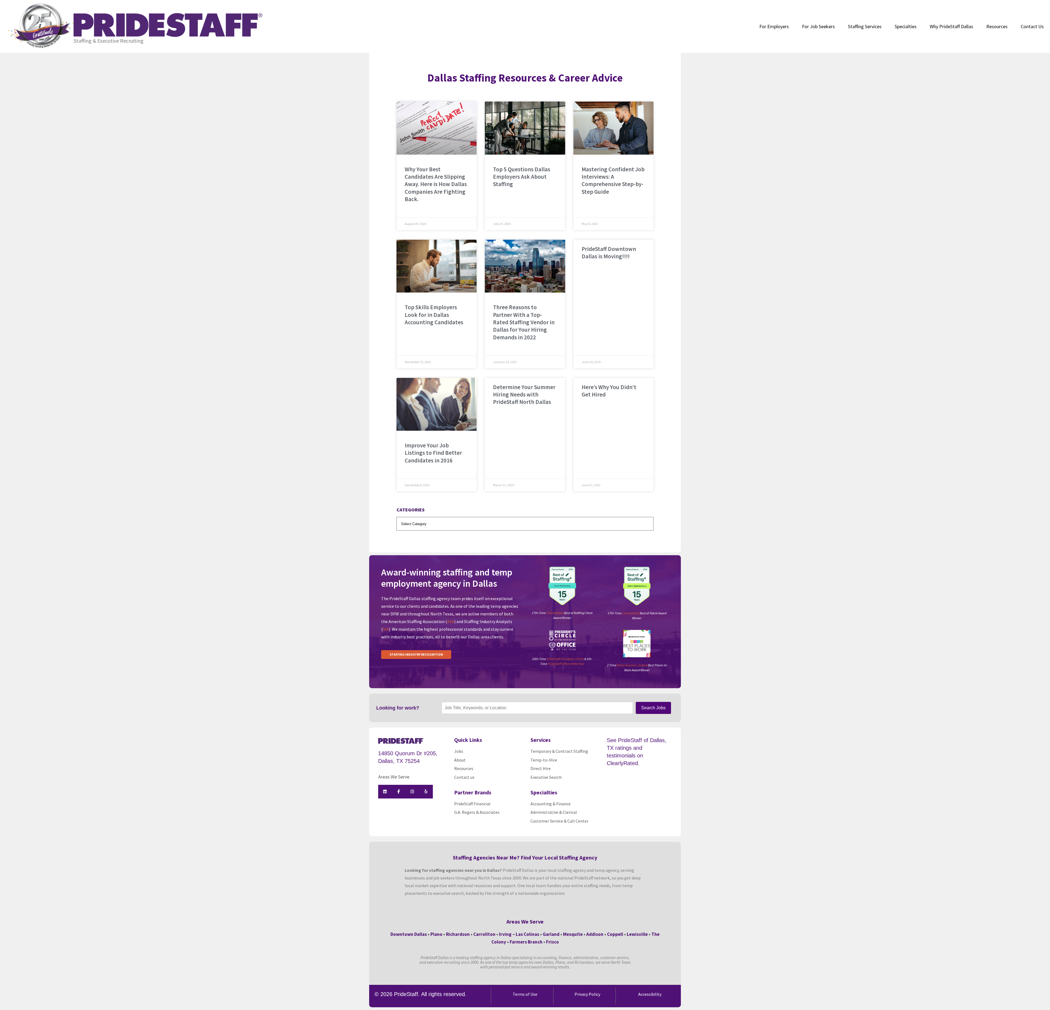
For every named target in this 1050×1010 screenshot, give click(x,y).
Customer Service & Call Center (559, 821)
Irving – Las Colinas (519, 934)
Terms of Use (525, 994)
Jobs (458, 751)
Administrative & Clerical (553, 812)
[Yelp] (426, 791)
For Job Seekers (818, 26)
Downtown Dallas (408, 934)
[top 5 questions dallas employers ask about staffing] (525, 128)
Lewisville (637, 934)
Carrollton (484, 934)
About (460, 760)
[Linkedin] (385, 791)
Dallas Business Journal (632, 665)
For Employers (774, 26)
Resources (997, 26)
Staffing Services (865, 26)
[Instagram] (412, 791)
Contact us (464, 777)
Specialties (906, 26)
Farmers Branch (526, 942)
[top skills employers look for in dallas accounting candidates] (436, 266)
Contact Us (1032, 26)
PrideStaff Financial (472, 803)
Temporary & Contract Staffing (559, 751)
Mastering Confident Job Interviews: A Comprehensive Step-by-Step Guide (613, 180)
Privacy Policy (587, 994)
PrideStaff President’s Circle (565, 659)
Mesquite (573, 934)
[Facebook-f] (399, 791)
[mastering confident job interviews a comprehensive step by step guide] (613, 128)
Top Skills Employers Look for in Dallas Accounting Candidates (434, 314)
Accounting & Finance (550, 803)
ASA (450, 621)
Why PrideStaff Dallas (951, 26)
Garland (551, 934)
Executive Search (546, 777)
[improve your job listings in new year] (436, 404)
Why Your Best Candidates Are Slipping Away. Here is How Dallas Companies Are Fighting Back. (436, 184)
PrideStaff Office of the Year (566, 664)
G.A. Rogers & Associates (477, 812)
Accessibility (649, 994)
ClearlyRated (555, 613)
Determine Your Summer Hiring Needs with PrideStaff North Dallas (524, 394)
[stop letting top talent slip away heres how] (436, 128)
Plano (436, 934)
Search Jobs (653, 707)
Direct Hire (540, 768)
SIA (386, 629)
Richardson (458, 934)
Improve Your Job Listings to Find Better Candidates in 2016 (433, 453)
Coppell (615, 934)
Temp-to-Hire (543, 760)
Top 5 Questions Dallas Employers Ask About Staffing (521, 177)
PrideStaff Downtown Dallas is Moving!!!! (609, 252)
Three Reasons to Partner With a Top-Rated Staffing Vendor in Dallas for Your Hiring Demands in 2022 (524, 322)
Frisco (552, 942)
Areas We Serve (393, 777)
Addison (594, 934)
